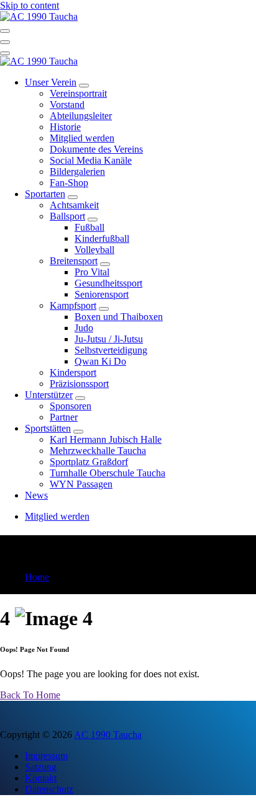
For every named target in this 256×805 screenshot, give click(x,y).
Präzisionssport (79, 383)
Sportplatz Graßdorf (89, 461)
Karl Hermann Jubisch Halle (106, 439)
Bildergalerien (77, 171)
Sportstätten (48, 428)
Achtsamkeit (74, 205)
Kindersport (73, 372)
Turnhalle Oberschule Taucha (107, 473)
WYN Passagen (81, 484)
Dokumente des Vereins (96, 149)
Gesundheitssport (108, 283)
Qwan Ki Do (100, 361)
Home (37, 577)
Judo (84, 327)
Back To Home (30, 695)
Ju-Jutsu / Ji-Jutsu (109, 339)
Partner (64, 417)
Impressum (46, 755)
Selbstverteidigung (111, 350)
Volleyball (94, 249)
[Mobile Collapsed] (84, 85)
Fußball (89, 227)
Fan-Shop (69, 182)
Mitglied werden (82, 138)
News (36, 495)
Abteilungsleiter (81, 115)
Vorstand (67, 104)
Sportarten (45, 194)
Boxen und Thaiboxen (119, 316)
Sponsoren (70, 406)
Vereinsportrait (78, 93)
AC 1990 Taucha (108, 734)
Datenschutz (49, 789)
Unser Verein (50, 82)
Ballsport (67, 216)
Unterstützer (49, 394)
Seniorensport (102, 294)
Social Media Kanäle (91, 160)
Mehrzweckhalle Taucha (98, 450)
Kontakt (41, 778)
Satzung (41, 767)
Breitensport (74, 261)
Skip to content (29, 5)
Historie (65, 127)
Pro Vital (92, 272)
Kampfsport (73, 305)
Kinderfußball (102, 238)
